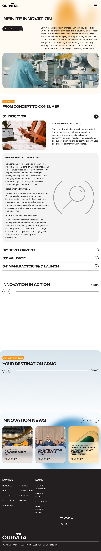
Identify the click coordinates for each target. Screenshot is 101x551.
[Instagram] (61, 523)
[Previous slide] (4, 291)
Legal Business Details (39, 509)
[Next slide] (10, 291)
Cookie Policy (42, 501)
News (5, 491)
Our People (7, 505)
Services (23, 486)
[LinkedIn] (65, 523)
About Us (7, 496)
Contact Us (8, 500)
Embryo (54, 545)
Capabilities (25, 496)
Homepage (7, 486)
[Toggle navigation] (96, 4)
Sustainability (26, 491)
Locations (24, 500)
